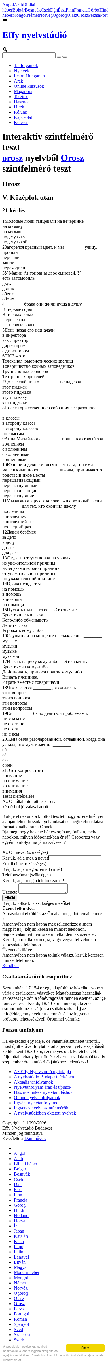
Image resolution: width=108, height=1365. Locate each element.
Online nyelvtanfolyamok (37, 1097)
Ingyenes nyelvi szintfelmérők (41, 1107)
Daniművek (35, 1138)
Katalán (21, 1236)
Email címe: (24, 863)
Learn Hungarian (29, 75)
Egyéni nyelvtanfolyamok (37, 1102)
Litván (20, 1262)
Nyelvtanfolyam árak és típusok (42, 1087)
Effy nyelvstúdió (34, 35)
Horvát (20, 1220)
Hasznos (21, 101)
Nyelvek (21, 70)
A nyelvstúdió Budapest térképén (44, 1076)
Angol (8, 4)
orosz (12, 158)
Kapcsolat (23, 117)
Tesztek (21, 96)
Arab (18, 4)
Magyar (21, 1267)
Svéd (18, 1329)
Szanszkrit (23, 1334)
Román (20, 1319)
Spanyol (21, 1324)
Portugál (21, 1313)
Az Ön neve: (25, 852)
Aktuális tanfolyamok (33, 1082)
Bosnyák (33, 9)
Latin (18, 1251)
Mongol (19, 15)
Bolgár (18, 9)
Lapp (18, 1246)
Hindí (19, 1210)
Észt (62, 9)
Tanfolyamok (26, 65)
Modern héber (26, 1272)
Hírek (19, 106)
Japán (19, 1231)
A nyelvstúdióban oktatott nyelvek (45, 1113)
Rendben (10, 965)
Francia (81, 9)
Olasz (72, 15)
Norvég (46, 15)
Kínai (19, 1241)
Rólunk (20, 112)
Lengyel (21, 1256)
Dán (54, 9)
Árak (18, 81)
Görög (93, 9)
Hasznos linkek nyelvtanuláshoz (43, 1092)
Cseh (45, 9)
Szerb (19, 1339)
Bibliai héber (25, 1163)
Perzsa (94, 15)
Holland (21, 1215)
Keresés (21, 122)
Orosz (82, 15)
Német (33, 15)
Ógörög (60, 15)
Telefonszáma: (26, 874)
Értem (85, 1348)
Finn (70, 9)
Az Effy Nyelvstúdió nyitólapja (42, 1071)
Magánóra (23, 91)
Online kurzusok (29, 86)
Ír (15, 1225)
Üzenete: (10, 892)
